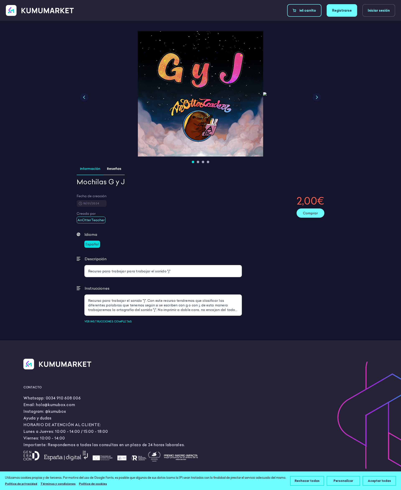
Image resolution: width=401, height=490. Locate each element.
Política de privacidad (21, 484)
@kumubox (55, 411)
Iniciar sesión (379, 10)
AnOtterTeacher (91, 220)
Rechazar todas (307, 481)
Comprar (310, 213)
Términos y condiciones (58, 484)
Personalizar (343, 481)
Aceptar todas (379, 481)
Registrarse (342, 10)
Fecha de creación (92, 196)
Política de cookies (93, 484)
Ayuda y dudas (37, 418)
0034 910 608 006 (63, 398)
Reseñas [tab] (114, 169)
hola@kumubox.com (55, 404)
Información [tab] (90, 169)
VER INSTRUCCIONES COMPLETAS (108, 321)
